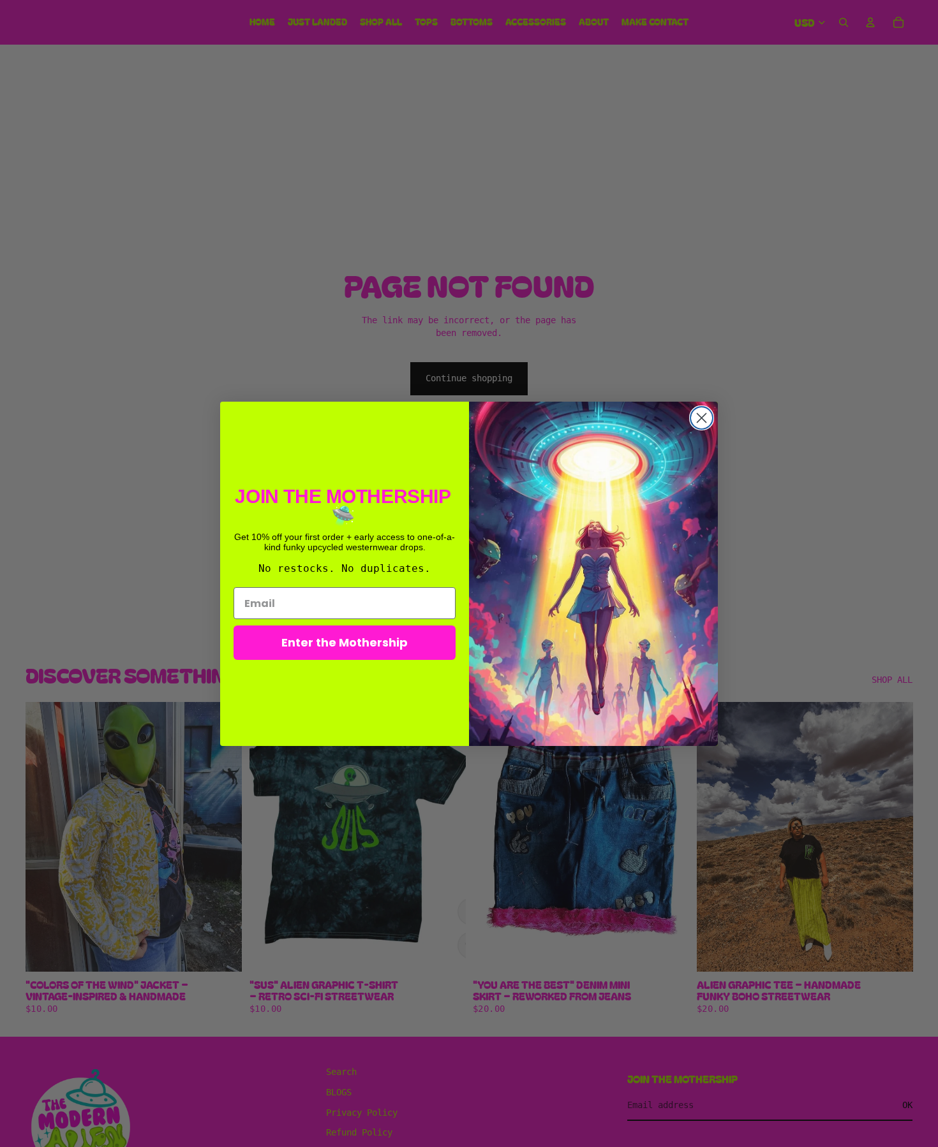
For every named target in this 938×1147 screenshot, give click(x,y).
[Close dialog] (701, 418)
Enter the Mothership (344, 642)
